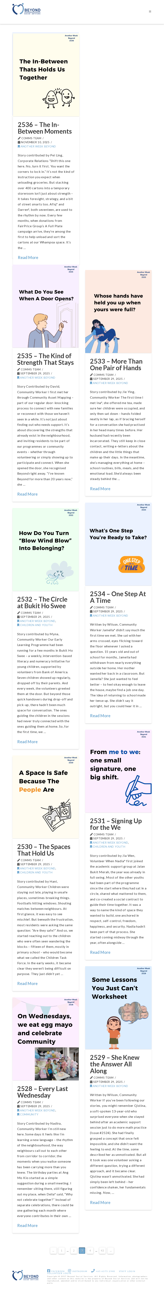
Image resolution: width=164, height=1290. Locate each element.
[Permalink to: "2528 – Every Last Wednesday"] (45, 1038)
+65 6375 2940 (105, 1271)
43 (102, 1250)
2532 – (42, 602)
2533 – (116, 364)
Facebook (58, 1271)
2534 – (118, 597)
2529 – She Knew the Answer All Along (114, 1064)
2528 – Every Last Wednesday (42, 1092)
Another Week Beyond (38, 146)
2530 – (43, 850)
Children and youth (35, 625)
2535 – (45, 359)
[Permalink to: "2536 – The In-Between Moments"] (46, 74)
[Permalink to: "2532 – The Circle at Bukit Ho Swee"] (45, 549)
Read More (28, 257)
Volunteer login (59, 1273)
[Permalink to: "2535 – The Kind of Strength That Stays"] (45, 306)
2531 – (116, 824)
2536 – (45, 128)
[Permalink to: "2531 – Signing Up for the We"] (118, 771)
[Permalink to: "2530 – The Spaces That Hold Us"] (45, 796)
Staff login (127, 1271)
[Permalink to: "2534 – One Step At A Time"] (118, 544)
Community (29, 1114)
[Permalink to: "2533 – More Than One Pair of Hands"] (118, 311)
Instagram (79, 1271)
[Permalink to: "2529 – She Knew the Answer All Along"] (118, 1007)
